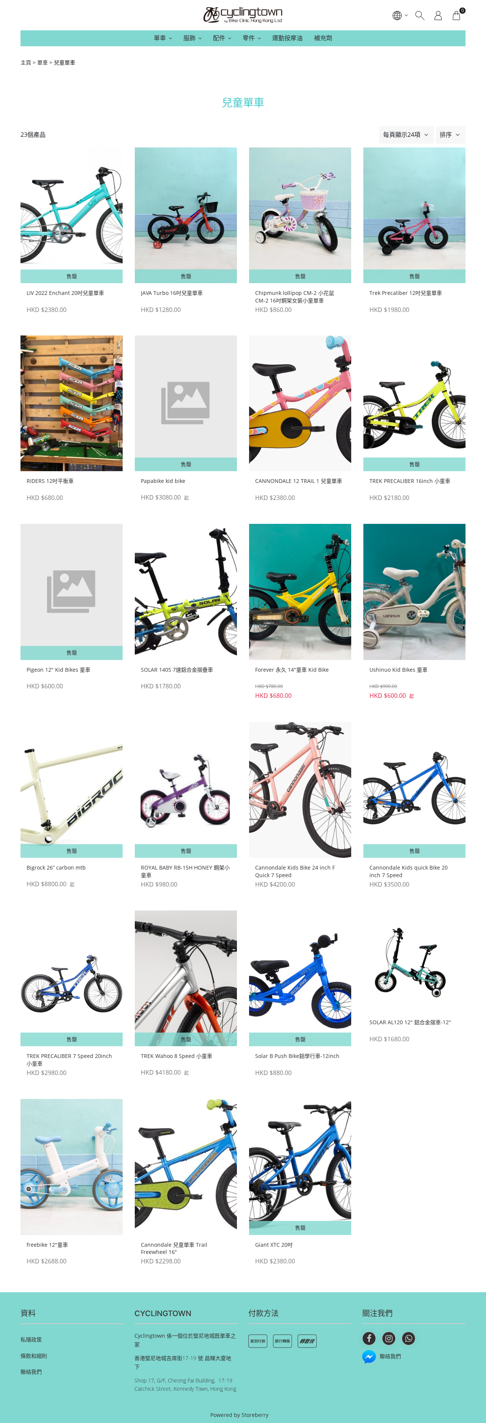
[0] (456, 15)
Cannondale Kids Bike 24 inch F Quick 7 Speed (295, 871)
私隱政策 (31, 1339)
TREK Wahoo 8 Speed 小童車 (176, 1055)
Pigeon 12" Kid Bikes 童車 (58, 669)
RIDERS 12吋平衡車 (50, 480)
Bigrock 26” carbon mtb (56, 867)
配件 (219, 38)
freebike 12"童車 (47, 1244)
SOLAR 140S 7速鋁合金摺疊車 (177, 669)
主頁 (26, 62)
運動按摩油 (287, 38)
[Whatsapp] (408, 1338)
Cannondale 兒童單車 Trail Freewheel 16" (174, 1248)
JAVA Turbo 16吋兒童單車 (172, 292)
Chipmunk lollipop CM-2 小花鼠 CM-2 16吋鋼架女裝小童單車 (294, 296)
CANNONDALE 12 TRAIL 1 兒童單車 (298, 480)
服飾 (189, 38)
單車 (160, 38)
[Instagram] (389, 1338)
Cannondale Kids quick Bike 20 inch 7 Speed (408, 871)
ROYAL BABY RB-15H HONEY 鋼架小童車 (185, 871)
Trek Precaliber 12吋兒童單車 (405, 292)
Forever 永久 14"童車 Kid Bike (292, 669)
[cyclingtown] (243, 15)
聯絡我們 (31, 1371)
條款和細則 (34, 1355)
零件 (249, 38)
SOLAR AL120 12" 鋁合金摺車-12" (410, 1022)
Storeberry (254, 1414)
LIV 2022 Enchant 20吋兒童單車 (65, 292)
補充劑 (323, 38)
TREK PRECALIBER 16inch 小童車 (409, 480)
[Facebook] (369, 1338)
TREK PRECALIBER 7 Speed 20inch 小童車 (69, 1059)
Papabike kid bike (163, 480)
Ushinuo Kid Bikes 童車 (398, 669)
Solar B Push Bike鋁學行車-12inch (297, 1055)
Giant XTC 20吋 (274, 1244)
